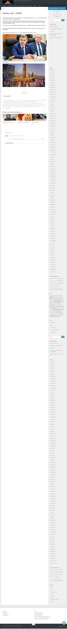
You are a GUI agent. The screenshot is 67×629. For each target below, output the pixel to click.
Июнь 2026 (53, 75)
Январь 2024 (53, 144)
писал (36, 17)
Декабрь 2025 (53, 89)
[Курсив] (11, 139)
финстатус (57, 315)
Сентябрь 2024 (53, 125)
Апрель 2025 (53, 108)
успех (62, 313)
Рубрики (4, 5)
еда (53, 298)
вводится (15, 17)
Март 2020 (52, 255)
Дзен (51, 589)
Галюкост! (52, 31)
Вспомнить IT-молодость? (8, 122)
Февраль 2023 (53, 171)
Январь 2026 (53, 87)
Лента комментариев (54, 329)
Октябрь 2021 (53, 209)
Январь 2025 (53, 407)
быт (62, 295)
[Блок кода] (20, 139)
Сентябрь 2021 (53, 503)
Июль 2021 (53, 216)
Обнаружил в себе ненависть (23, 122)
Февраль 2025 (53, 113)
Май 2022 (52, 192)
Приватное (53, 596)
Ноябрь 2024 (53, 120)
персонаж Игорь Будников (60, 308)
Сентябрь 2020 (53, 240)
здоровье (59, 299)
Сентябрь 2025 (53, 96)
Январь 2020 (53, 259)
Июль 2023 (53, 159)
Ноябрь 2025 (53, 92)
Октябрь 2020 (53, 238)
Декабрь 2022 (53, 467)
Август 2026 (53, 70)
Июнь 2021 (53, 219)
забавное (53, 299)
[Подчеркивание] (12, 139)
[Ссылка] (21, 139)
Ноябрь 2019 (53, 264)
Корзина (15, 5)
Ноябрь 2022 (53, 178)
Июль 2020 (53, 245)
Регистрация (53, 322)
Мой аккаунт (9, 5)
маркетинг (52, 302)
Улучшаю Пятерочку (54, 26)
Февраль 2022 (53, 491)
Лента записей (53, 327)
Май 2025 (52, 106)
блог (4, 8)
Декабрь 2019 (53, 262)
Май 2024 (52, 135)
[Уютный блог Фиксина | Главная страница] (8, 2)
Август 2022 (53, 185)
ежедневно (57, 298)
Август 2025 (53, 99)
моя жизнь (58, 303)
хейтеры (52, 316)
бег (53, 295)
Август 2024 (53, 419)
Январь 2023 (53, 173)
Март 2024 (52, 431)
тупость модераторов (53, 313)
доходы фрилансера (59, 296)
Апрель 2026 (53, 80)
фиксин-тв (52, 315)
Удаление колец (35, 122)
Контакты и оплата (21, 5)
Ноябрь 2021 (53, 207)
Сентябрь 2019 (53, 269)
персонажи (51, 309)
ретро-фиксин (52, 310)
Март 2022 (52, 197)
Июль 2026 (53, 72)
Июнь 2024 (53, 132)
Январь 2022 (53, 202)
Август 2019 (53, 271)
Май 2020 (52, 250)
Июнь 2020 (53, 247)
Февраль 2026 (53, 84)
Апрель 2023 (53, 166)
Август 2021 (53, 214)
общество (52, 305)
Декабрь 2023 (53, 147)
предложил (17, 32)
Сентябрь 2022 (53, 183)
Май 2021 (52, 221)
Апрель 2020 (53, 252)
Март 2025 (52, 111)
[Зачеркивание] (14, 139)
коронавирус (8, 108)
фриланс (61, 315)
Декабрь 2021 (53, 204)
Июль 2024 (53, 130)
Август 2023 (53, 156)
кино (52, 301)
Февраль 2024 (53, 142)
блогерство (58, 295)
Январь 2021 (53, 231)
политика (56, 309)
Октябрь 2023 (53, 443)
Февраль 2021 (53, 228)
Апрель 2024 (53, 137)
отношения (58, 305)
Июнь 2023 (53, 161)
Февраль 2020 (53, 257)
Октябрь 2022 (53, 180)
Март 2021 (52, 226)
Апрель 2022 (53, 195)
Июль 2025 (53, 101)
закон (56, 299)
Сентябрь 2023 (53, 154)
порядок (52, 594)
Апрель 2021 (53, 223)
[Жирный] (9, 139)
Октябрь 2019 (53, 267)
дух (51, 298)
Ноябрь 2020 (53, 235)
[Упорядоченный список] (15, 139)
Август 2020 (53, 243)
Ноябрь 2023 (53, 149)
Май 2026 (52, 77)
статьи (52, 601)
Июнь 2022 (53, 190)
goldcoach (51, 295)
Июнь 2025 (53, 104)
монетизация (61, 302)
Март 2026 (52, 82)
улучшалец (59, 313)
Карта (40, 5)
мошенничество (53, 303)
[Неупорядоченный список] (17, 139)
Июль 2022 (53, 479)
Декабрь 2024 (53, 118)
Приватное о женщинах (55, 599)
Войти (52, 324)
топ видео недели (58, 312)
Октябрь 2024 (53, 123)
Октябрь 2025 (53, 94)
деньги (52, 296)
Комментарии (29, 5)
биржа (55, 295)
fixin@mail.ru (5, 612)
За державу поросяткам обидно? (56, 28)
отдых (56, 305)
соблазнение (57, 310)
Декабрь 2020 (53, 233)
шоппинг (57, 316)
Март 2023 (52, 168)
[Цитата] (18, 139)
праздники (62, 309)
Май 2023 (52, 455)
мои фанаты (56, 302)
